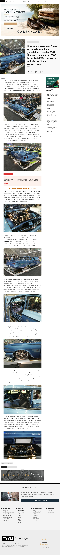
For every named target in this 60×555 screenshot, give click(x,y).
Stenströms (35, 520)
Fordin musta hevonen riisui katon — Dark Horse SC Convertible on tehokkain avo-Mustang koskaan (52, 104)
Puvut (19, 512)
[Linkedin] (39, 72)
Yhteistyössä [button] (51, 508)
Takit (19, 519)
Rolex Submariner (7, 515)
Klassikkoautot (35, 42)
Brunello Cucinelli (37, 511)
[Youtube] (49, 548)
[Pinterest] (34, 72)
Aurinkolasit (20, 522)
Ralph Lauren (36, 518)
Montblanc (35, 515)
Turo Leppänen (37, 64)
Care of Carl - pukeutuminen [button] (21, 509)
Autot (29, 42)
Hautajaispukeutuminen (8, 511)
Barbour (34, 510)
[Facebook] (28, 72)
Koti (2, 78)
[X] (31, 72)
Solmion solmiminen (7, 517)
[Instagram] (44, 548)
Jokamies (50, 510)
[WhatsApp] (36, 72)
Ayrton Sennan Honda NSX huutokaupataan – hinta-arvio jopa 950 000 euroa (52, 96)
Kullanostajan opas (7, 513)
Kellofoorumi (51, 511)
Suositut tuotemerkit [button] (37, 508)
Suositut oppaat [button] (6, 508)
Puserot (19, 517)
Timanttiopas (6, 518)
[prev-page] (5, 183)
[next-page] (7, 183)
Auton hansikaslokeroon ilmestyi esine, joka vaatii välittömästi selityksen (52, 121)
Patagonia (35, 517)
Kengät (19, 515)
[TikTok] (46, 548)
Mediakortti (44, 539)
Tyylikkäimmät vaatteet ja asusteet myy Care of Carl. (22, 188)
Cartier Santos (6, 510)
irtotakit (23, 512)
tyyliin (14, 545)
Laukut (19, 520)
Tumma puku (6, 520)
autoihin (7, 545)
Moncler (34, 513)
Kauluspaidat (21, 513)
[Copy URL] (42, 72)
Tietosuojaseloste (44, 544)
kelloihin (4, 545)
